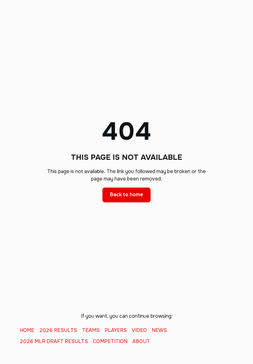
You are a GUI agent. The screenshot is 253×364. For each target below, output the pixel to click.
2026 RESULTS (58, 330)
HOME (27, 330)
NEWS (159, 330)
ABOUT (141, 341)
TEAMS (91, 330)
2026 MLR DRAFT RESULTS (54, 341)
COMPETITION (110, 341)
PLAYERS (116, 330)
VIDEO (139, 330)
